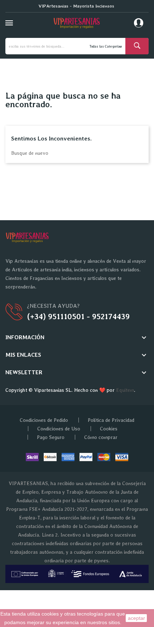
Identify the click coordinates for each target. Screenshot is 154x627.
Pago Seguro (50, 437)
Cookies (108, 428)
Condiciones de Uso (58, 428)
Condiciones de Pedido (44, 420)
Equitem (125, 390)
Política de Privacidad (111, 420)
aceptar (136, 618)
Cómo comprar (100, 437)
